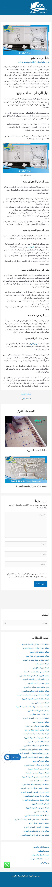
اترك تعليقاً (45, 62)
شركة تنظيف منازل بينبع (40, 703)
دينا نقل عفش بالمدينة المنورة (38, 710)
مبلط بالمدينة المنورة (37, 450)
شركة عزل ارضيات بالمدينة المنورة (36, 796)
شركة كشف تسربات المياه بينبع (37, 656)
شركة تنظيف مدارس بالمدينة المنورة (35, 777)
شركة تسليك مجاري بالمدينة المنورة (36, 800)
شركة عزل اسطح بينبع (41, 668)
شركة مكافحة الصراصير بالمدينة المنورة (34, 749)
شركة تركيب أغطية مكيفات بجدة (37, 730)
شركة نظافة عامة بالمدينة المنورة (36, 815)
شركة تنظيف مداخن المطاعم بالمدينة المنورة (32, 707)
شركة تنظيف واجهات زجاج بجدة (37, 726)
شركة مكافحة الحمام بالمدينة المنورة (35, 757)
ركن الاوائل (35, 62)
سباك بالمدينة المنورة (41, 812)
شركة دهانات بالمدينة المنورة (38, 742)
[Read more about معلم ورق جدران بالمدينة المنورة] (26, 469)
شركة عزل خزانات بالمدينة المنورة (36, 831)
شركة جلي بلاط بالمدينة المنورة (37, 773)
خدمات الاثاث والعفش (41, 847)
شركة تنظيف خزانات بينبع (39, 780)
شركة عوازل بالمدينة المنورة (38, 769)
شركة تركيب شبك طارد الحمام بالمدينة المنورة (32, 819)
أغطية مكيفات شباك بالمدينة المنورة (36, 660)
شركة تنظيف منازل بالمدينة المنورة (36, 648)
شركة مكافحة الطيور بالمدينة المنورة (35, 699)
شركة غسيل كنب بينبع (41, 761)
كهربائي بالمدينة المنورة (40, 804)
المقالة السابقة (26, 394)
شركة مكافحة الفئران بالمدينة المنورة (35, 691)
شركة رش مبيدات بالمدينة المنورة (36, 738)
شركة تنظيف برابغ (42, 664)
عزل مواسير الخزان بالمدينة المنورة (36, 679)
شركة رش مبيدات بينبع (40, 722)
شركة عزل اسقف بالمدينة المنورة (36, 827)
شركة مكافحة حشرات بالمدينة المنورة (35, 788)
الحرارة (31, 247)
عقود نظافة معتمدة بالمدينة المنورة (36, 687)
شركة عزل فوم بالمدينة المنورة (37, 808)
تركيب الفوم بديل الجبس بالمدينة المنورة (34, 675)
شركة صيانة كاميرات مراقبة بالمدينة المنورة (33, 695)
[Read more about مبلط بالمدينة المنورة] (26, 432)
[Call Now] (7, 757)
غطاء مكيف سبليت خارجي (39, 714)
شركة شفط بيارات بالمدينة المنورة (36, 734)
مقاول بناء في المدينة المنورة (38, 683)
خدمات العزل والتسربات (40, 855)
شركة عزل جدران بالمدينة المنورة (36, 765)
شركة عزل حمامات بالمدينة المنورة (36, 718)
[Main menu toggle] (5, 7)
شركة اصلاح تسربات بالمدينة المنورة (35, 784)
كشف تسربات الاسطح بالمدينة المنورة (35, 792)
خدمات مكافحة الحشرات (40, 859)
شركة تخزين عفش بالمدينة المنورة (36, 745)
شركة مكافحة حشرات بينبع (39, 823)
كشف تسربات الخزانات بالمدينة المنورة (34, 835)
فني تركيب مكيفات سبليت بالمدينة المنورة (33, 753)
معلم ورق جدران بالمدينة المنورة (31, 485)
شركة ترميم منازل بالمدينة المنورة (36, 672)
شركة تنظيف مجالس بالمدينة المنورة (35, 644)
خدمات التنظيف (43, 851)
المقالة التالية (26, 399)
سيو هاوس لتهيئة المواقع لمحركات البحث (26, 876)
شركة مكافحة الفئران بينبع (39, 652)
